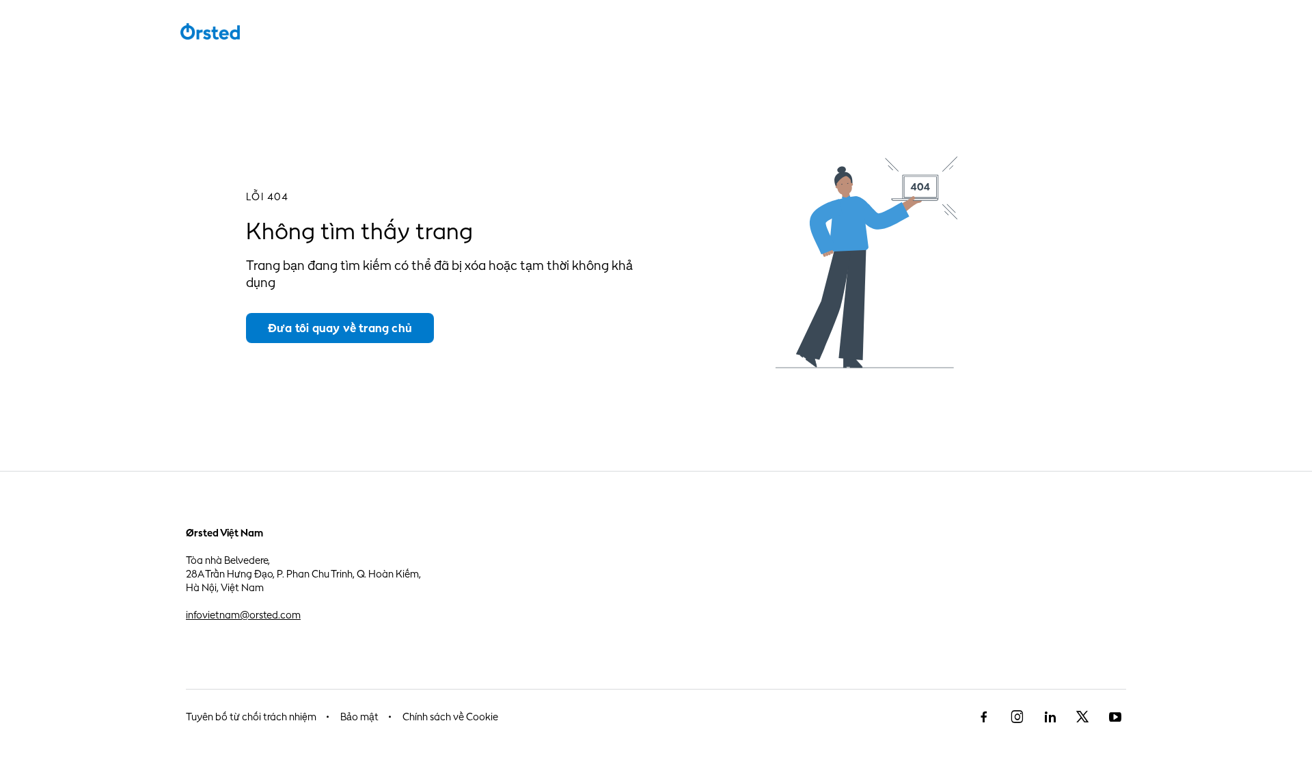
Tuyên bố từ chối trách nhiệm (251, 716)
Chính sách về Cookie (450, 716)
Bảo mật (359, 716)
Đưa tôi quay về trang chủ (340, 328)
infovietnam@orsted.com (243, 615)
